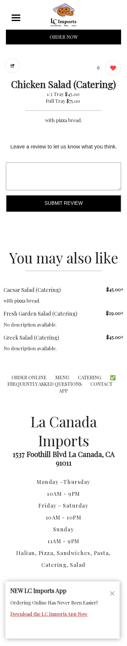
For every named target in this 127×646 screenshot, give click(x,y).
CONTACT (101, 384)
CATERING (89, 377)
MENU (62, 377)
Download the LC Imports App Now (48, 614)
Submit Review (64, 203)
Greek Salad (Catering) (31, 337)
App (63, 391)
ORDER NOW (64, 37)
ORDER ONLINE (29, 377)
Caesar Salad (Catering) (32, 289)
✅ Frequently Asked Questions (61, 380)
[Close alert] (112, 593)
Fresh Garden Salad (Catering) (40, 313)
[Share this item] (12, 65)
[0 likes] (111, 68)
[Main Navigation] (16, 18)
